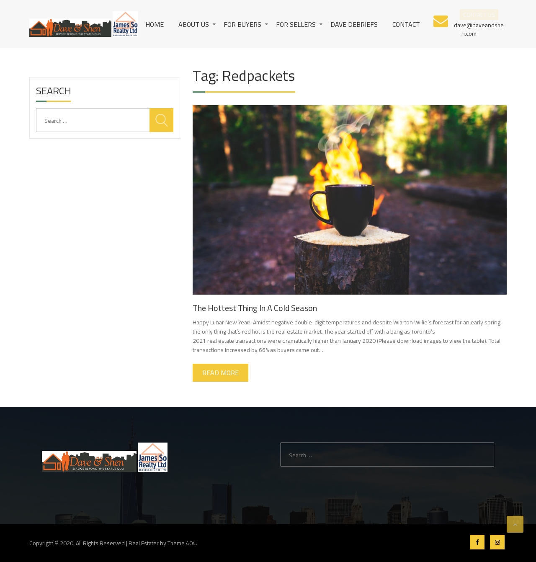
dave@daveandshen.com (479, 29)
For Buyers (242, 24)
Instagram (497, 542)
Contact (406, 24)
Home (154, 24)
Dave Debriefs (354, 24)
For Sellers (296, 24)
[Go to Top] (515, 524)
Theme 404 (182, 543)
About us (193, 24)
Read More (220, 372)
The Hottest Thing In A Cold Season (255, 308)
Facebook (477, 542)
